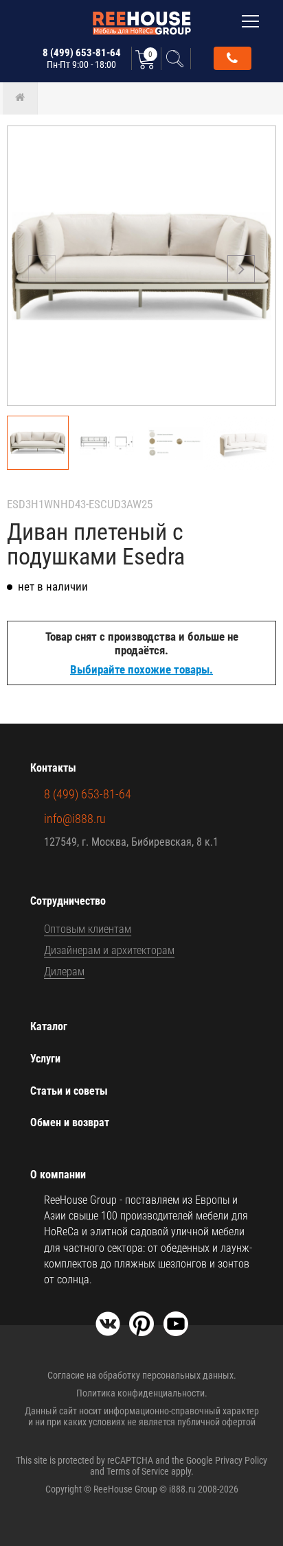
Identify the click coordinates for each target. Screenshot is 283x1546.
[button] (241, 269)
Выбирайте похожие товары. (141, 669)
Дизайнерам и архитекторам (109, 950)
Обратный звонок (232, 58)
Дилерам (64, 971)
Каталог (48, 1026)
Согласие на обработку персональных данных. (141, 1375)
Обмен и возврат (69, 1122)
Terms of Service (137, 1471)
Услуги (45, 1058)
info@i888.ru (75, 818)
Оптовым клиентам (87, 929)
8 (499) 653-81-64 (82, 58)
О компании (58, 1174)
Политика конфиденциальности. (141, 1393)
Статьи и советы (69, 1090)
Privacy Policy (241, 1460)
